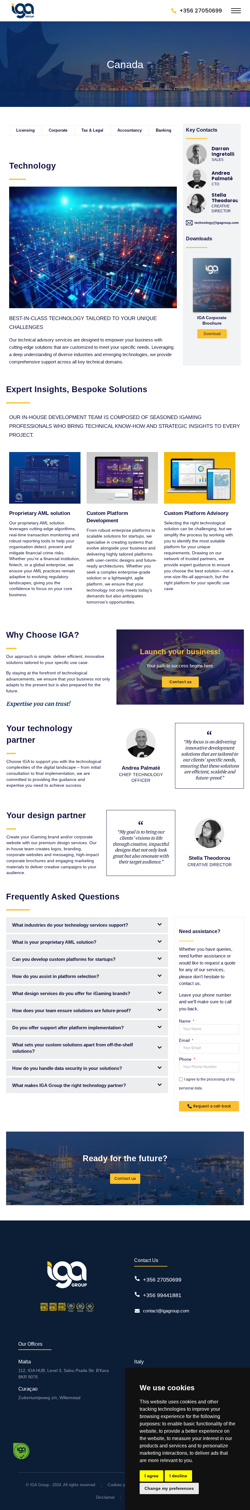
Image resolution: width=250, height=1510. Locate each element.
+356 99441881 (162, 1295)
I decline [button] (178, 1475)
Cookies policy (121, 1485)
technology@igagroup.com (217, 222)
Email (185, 1040)
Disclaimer (105, 1497)
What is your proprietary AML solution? (54, 942)
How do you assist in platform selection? (55, 976)
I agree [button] (152, 1475)
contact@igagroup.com (166, 1310)
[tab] (87, 925)
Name (185, 1021)
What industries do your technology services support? (70, 925)
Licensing (25, 130)
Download (212, 333)
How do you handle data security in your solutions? (67, 1068)
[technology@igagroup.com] (189, 222)
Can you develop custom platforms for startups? (64, 959)
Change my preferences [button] (169, 1488)
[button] (211, 347)
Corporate (58, 130)
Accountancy (129, 130)
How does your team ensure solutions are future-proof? (71, 1010)
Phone (186, 1059)
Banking (163, 130)
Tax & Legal (92, 130)
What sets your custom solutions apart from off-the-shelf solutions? (72, 1048)
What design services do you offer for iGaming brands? (71, 993)
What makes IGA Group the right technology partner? (69, 1085)
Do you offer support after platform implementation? (68, 1027)
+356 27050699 (162, 1280)
